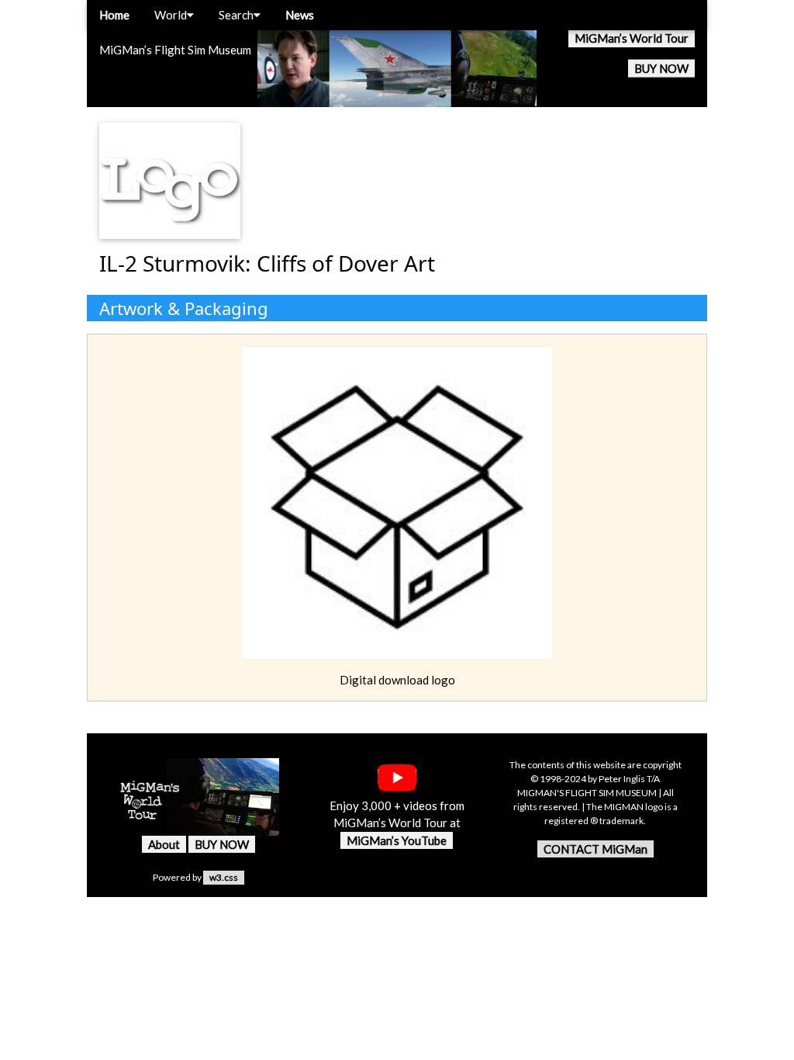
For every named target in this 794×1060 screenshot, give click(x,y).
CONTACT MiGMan (595, 849)
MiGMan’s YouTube (397, 840)
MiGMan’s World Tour (632, 38)
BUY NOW (661, 68)
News (299, 15)
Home (114, 15)
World (170, 15)
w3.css (223, 877)
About (164, 844)
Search (236, 15)
